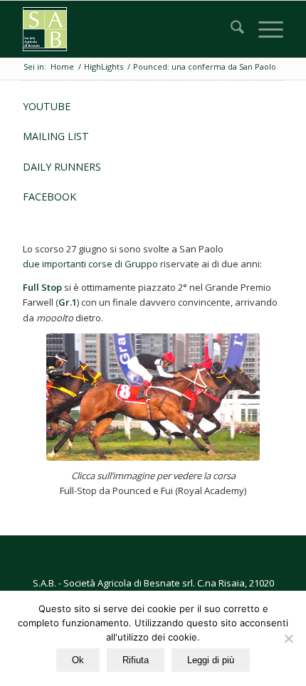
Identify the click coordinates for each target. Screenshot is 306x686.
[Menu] (263, 29)
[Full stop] (153, 397)
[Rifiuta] (288, 638)
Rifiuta (135, 660)
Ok (78, 660)
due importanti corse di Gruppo (90, 263)
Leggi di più (210, 660)
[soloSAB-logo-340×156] (127, 29)
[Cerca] (230, 29)
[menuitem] (230, 29)
